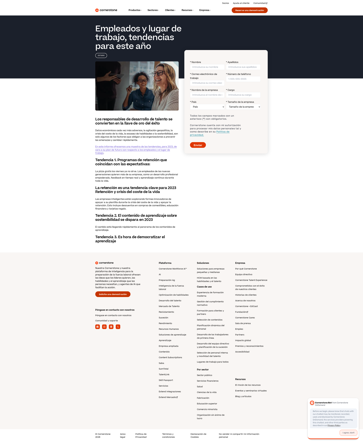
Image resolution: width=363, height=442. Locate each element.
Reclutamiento (166, 312)
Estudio (101, 55)
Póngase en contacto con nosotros (113, 315)
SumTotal (163, 368)
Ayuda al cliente (241, 3)
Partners (239, 334)
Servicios (163, 385)
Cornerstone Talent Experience (251, 280)
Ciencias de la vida (207, 392)
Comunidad (259, 3)
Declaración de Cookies (198, 436)
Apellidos (232, 62)
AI (160, 274)
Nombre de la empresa (204, 90)
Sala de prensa (243, 323)
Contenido (164, 351)
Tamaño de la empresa (240, 102)
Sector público (204, 375)
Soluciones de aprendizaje (172, 334)
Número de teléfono (238, 74)
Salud (200, 386)
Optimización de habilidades (174, 294)
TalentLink (164, 374)
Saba (161, 363)
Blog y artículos (243, 396)
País (193, 102)
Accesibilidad (242, 351)
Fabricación (203, 398)
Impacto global (243, 340)
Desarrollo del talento (170, 300)
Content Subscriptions (170, 357)
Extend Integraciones (170, 391)
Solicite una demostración (113, 294)
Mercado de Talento (169, 306)
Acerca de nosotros (245, 300)
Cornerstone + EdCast (246, 306)
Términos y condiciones (168, 436)
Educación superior (207, 403)
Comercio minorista (207, 409)
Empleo (239, 329)
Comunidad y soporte (106, 320)
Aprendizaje (165, 340)
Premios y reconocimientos (249, 346)
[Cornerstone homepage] (122, 263)
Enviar (198, 145)
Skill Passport (166, 380)
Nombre (195, 62)
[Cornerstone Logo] (106, 10)
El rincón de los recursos (248, 385)
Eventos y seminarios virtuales (251, 390)
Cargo (230, 90)
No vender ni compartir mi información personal (239, 436)
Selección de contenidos (209, 319)
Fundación (240, 312)
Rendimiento (165, 323)
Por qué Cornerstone (246, 268)
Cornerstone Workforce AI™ (173, 268)
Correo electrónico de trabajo (203, 76)
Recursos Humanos (169, 329)
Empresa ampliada (168, 346)
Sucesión (163, 317)
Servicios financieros (208, 380)
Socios (225, 3)
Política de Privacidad (141, 436)
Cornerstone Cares (245, 317)
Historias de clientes (246, 294)
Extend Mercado (167, 397)
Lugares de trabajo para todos (213, 361)
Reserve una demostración (249, 10)
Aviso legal (122, 436)
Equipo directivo (243, 274)
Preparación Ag (167, 280)
